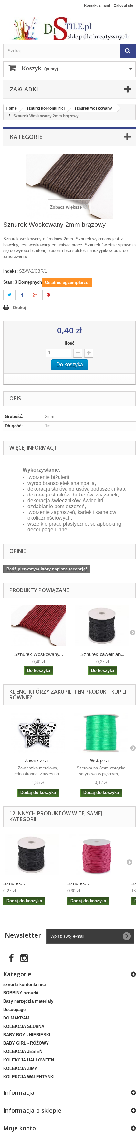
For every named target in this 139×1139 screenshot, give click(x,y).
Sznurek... (14, 883)
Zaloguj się (123, 5)
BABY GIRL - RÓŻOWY (26, 1043)
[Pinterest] (48, 295)
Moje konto (19, 1128)
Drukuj (19, 307)
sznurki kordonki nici (24, 984)
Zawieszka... (38, 760)
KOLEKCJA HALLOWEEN (28, 1060)
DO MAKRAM (16, 1018)
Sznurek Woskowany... (38, 654)
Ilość (69, 343)
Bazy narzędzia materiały (28, 1001)
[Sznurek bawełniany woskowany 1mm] (102, 626)
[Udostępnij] (22, 295)
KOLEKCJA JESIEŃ (22, 1051)
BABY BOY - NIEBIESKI (26, 1034)
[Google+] (35, 295)
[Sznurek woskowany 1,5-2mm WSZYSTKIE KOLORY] (96, 855)
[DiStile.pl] (69, 28)
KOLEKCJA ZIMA (20, 1068)
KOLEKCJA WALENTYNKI (29, 1076)
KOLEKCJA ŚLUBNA (23, 1026)
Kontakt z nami (97, 5)
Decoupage (14, 1009)
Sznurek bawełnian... (102, 654)
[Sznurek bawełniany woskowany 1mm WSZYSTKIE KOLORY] (32, 855)
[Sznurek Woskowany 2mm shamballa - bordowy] (38, 626)
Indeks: (10, 271)
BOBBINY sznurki (20, 992)
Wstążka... (101, 760)
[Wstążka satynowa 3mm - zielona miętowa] (101, 732)
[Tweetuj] (9, 295)
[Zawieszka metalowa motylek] (38, 732)
